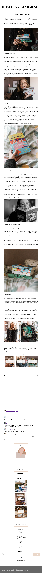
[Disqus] (21, 394)
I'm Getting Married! (21, 486)
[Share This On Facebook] (19, 370)
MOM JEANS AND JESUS (21, 7)
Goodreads (18, 348)
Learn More (19, 571)
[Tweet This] (21, 370)
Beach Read (12, 115)
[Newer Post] (4, 376)
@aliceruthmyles (21, 560)
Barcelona (35, 70)
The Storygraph (24, 348)
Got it (24, 571)
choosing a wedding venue (21, 511)
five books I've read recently (21, 537)
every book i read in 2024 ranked (21, 498)
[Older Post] (37, 376)
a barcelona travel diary (21, 538)
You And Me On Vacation (20, 115)
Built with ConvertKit (25, 557)
